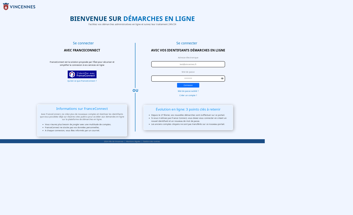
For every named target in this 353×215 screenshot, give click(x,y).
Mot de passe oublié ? (188, 91)
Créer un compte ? (188, 95)
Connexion (188, 85)
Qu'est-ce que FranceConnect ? (82, 81)
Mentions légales (133, 141)
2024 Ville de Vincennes (114, 141)
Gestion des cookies (151, 141)
